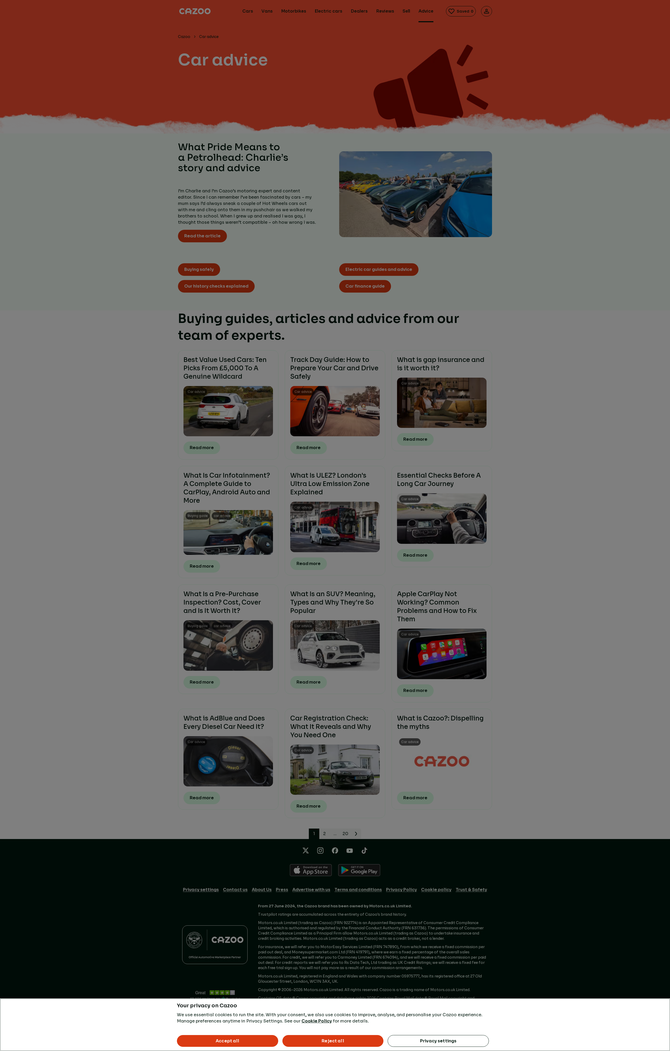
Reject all (333, 1041)
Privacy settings (438, 1041)
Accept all (227, 1041)
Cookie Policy (317, 1021)
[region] (335, 1024)
